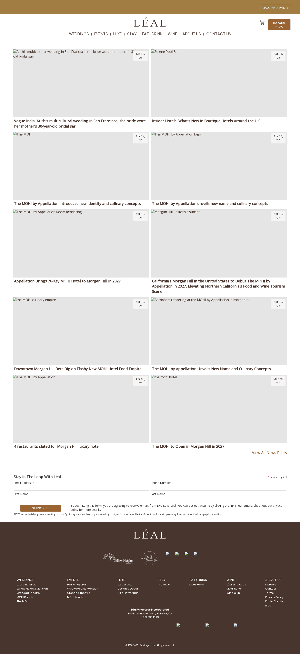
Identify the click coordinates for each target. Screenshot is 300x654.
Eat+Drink (152, 34)
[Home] (150, 23)
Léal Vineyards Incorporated (150, 610)
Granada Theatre (28, 593)
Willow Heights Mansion (32, 589)
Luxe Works (125, 584)
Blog (268, 605)
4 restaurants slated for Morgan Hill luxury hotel (57, 446)
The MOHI (23, 601)
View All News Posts (269, 452)
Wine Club (233, 593)
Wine (172, 34)
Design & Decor (128, 589)
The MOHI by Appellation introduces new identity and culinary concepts (77, 203)
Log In (13, 6)
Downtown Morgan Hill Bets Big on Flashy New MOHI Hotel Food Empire (77, 368)
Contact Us (218, 34)
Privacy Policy (274, 597)
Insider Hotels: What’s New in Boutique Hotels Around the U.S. (206, 120)
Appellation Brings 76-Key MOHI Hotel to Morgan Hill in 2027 (67, 281)
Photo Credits (274, 601)
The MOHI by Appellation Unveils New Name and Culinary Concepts (211, 368)
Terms (269, 593)
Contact (270, 589)
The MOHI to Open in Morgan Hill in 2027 (188, 446)
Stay (132, 34)
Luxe (117, 34)
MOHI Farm (196, 584)
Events (101, 34)
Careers (270, 584)
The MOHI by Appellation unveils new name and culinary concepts (210, 203)
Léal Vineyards (26, 584)
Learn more (182, 514)
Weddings (79, 34)
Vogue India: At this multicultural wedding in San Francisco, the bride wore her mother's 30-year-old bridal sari (80, 123)
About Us (191, 34)
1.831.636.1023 (150, 617)
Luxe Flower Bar (128, 593)
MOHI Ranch (25, 597)
